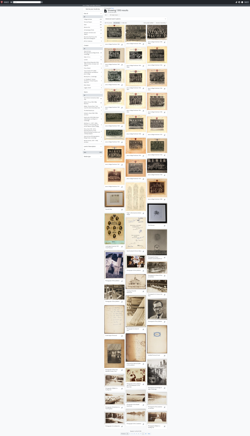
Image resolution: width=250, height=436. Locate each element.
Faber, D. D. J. (93, 57)
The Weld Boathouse (93, 111)
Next (149, 433)
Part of (86, 13)
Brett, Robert (93, 85)
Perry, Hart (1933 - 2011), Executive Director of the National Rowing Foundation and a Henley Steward (93, 131)
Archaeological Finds (93, 30)
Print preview (109, 22)
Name (86, 92)
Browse (6, 2)
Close (112, 8)
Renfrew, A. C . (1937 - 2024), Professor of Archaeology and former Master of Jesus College (93, 124)
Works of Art (93, 28)
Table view (124, 22)
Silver (93, 25)
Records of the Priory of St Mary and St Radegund (93, 37)
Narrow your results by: (93, 9)
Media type (87, 156)
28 (145, 433)
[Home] (2, 2)
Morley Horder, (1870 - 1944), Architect (93, 141)
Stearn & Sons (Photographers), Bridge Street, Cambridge (93, 53)
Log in (246, 2)
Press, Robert (93, 68)
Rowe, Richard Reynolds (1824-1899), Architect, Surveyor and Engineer (93, 64)
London (93, 60)
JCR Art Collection (93, 41)
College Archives (93, 20)
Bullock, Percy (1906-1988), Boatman (93, 102)
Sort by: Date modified (149, 22)
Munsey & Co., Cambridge (93, 77)
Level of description (90, 146)
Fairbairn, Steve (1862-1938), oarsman (93, 113)
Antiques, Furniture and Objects (93, 33)
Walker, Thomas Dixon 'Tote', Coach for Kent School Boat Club (93, 107)
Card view (117, 22)
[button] (236, 2)
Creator (86, 45)
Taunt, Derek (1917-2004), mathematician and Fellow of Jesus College (93, 72)
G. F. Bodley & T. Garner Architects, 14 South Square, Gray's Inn (93, 81)
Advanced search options (113, 19)
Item (93, 153)
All (84, 16)
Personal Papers (93, 22)
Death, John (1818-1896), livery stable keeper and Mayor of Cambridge (93, 119)
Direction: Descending (161, 22)
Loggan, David (93, 88)
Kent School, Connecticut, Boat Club (93, 98)
